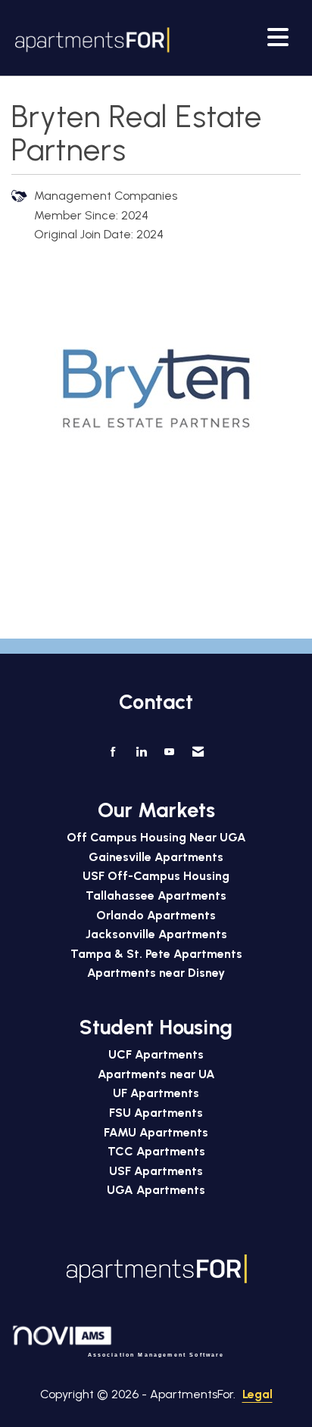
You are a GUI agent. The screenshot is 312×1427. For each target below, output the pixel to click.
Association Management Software (156, 1354)
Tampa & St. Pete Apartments (156, 954)
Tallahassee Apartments (156, 895)
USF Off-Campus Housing (156, 876)
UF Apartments (156, 1093)
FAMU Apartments (156, 1132)
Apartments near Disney (156, 972)
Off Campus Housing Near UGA (156, 837)
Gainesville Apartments (156, 857)
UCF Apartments (156, 1054)
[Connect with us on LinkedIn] (141, 752)
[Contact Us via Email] (198, 752)
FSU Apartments (156, 1112)
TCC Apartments (156, 1151)
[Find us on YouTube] (169, 752)
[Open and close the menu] (234, 37)
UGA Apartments (156, 1190)
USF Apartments (156, 1171)
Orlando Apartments (156, 915)
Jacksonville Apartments (156, 934)
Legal (257, 1394)
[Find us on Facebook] (113, 752)
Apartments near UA (156, 1074)
